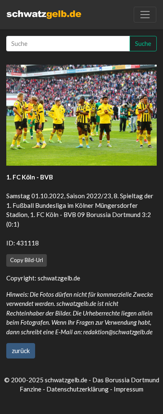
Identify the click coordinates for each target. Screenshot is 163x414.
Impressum (128, 389)
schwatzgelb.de (59, 278)
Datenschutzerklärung (77, 389)
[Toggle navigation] (145, 15)
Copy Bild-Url (26, 260)
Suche (143, 43)
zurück (21, 350)
